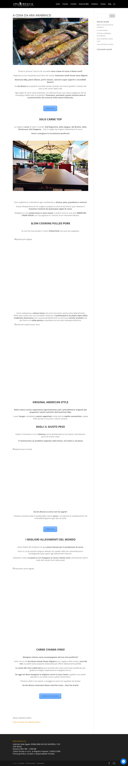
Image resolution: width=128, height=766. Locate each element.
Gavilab (21, 763)
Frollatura (94, 4)
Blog (109, 4)
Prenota (65, 4)
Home (58, 4)
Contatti (73, 4)
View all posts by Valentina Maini (26, 722)
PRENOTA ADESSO (50, 696)
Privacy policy (30, 763)
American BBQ (84, 4)
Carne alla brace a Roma (105, 44)
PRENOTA (50, 108)
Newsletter (40, 763)
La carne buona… (102, 30)
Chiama (103, 4)
